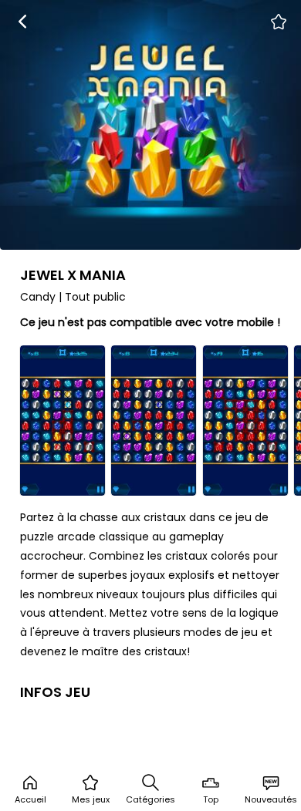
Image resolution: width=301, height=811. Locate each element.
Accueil (30, 799)
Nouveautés (271, 799)
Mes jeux (91, 799)
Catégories (150, 799)
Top (210, 799)
